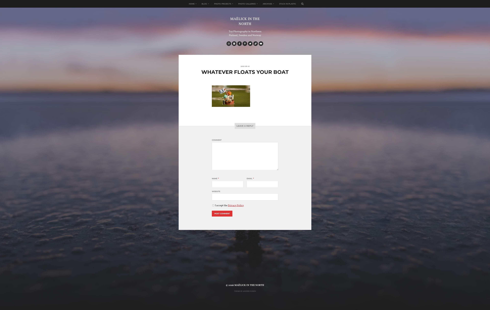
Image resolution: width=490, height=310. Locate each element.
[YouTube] (261, 43)
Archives (267, 4)
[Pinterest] (245, 43)
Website (216, 191)
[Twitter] (250, 43)
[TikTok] (255, 43)
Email (250, 178)
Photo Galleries (247, 4)
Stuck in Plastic (287, 4)
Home (192, 4)
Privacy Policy (236, 205)
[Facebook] (239, 43)
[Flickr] (234, 43)
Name (215, 178)
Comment (217, 140)
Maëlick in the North (245, 22)
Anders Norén (249, 291)
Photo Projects (222, 4)
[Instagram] (228, 43)
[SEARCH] (302, 4)
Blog (204, 4)
